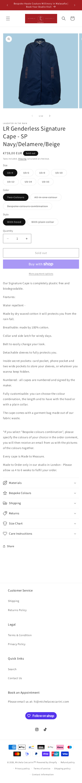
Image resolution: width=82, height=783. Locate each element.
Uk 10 (61, 173)
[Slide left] (32, 115)
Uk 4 (12, 173)
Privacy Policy (16, 644)
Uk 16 (48, 182)
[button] (8, 18)
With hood (16, 223)
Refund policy (68, 762)
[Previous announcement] (7, 5)
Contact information (43, 774)
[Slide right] (49, 115)
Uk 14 (30, 182)
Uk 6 (28, 173)
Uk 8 (44, 173)
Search (12, 669)
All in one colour (48, 198)
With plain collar (44, 223)
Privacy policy (22, 768)
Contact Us (15, 678)
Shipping (22, 158)
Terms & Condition (20, 635)
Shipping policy (62, 768)
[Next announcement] (74, 5)
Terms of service (42, 768)
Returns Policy (17, 610)
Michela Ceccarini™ (25, 762)
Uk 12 (13, 182)
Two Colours (17, 198)
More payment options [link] (41, 273)
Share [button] (10, 546)
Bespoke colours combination (29, 207)
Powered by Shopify (47, 762)
